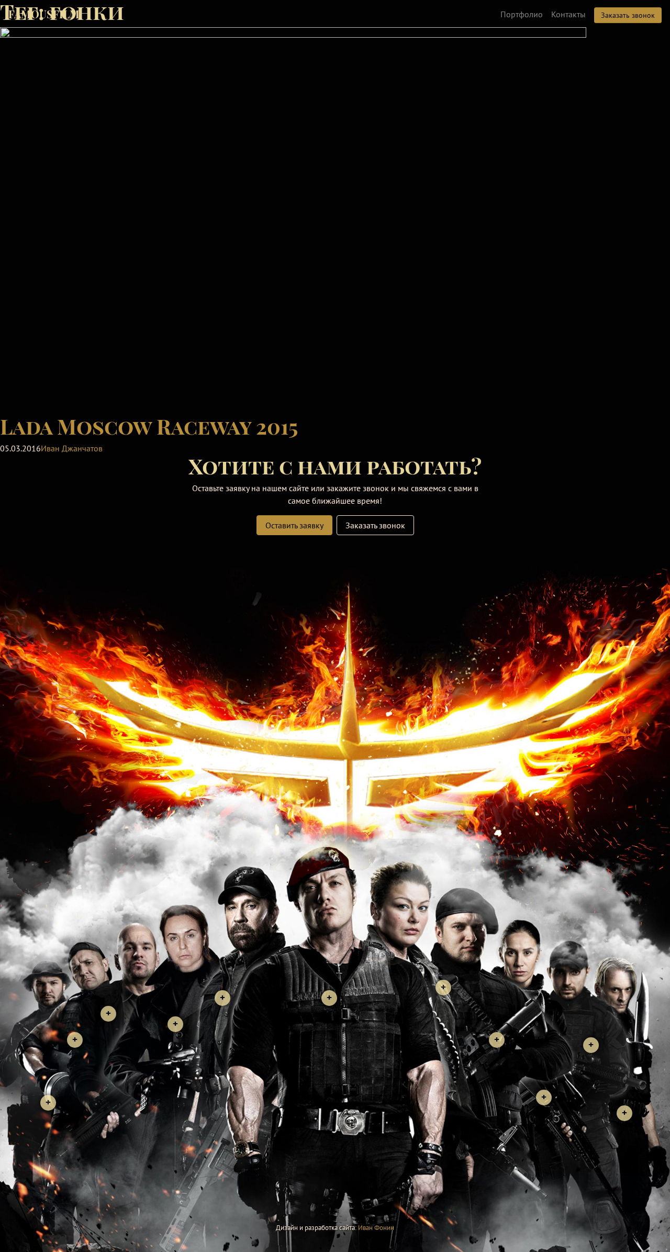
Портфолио (521, 14)
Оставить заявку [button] (294, 525)
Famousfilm (44, 14)
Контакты (568, 14)
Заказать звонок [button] (628, 15)
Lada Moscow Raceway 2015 (149, 426)
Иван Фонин (376, 1227)
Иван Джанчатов (72, 448)
